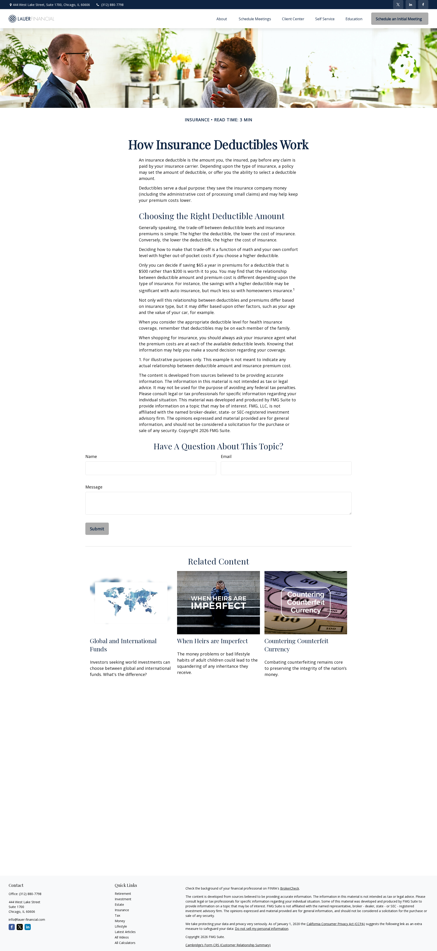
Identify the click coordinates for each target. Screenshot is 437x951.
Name (91, 456)
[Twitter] (398, 4)
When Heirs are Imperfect (212, 641)
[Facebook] (423, 4)
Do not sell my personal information (261, 928)
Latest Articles (125, 932)
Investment (123, 899)
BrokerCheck (289, 888)
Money (120, 921)
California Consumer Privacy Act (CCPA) (336, 924)
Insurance (122, 910)
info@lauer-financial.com (27, 919)
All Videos (122, 937)
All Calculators (125, 943)
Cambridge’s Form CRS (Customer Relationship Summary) (228, 945)
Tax (117, 915)
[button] (222, 18)
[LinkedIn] (411, 4)
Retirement (123, 893)
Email (226, 456)
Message (93, 487)
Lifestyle (121, 926)
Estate (119, 904)
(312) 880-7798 (112, 5)
